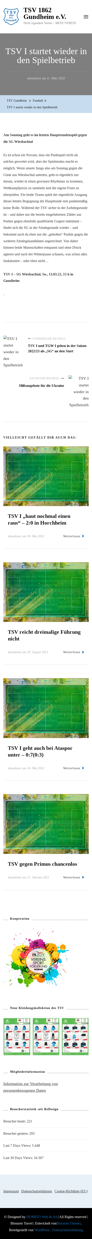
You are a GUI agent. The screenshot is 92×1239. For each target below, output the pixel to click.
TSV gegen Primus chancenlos (42, 864)
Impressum (11, 1191)
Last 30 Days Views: (18, 1158)
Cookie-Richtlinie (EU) (71, 1191)
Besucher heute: (15, 1121)
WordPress (42, 1230)
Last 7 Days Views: (17, 1145)
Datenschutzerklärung (36, 1191)
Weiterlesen (71, 536)
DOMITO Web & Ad (42, 1217)
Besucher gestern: (16, 1133)
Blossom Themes (68, 1223)
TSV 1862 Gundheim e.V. (44, 13)
